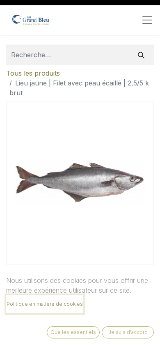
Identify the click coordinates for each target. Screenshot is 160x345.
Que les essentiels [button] (73, 332)
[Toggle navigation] (147, 20)
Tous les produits (33, 73)
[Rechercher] (141, 55)
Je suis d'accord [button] (128, 332)
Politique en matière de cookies (45, 304)
